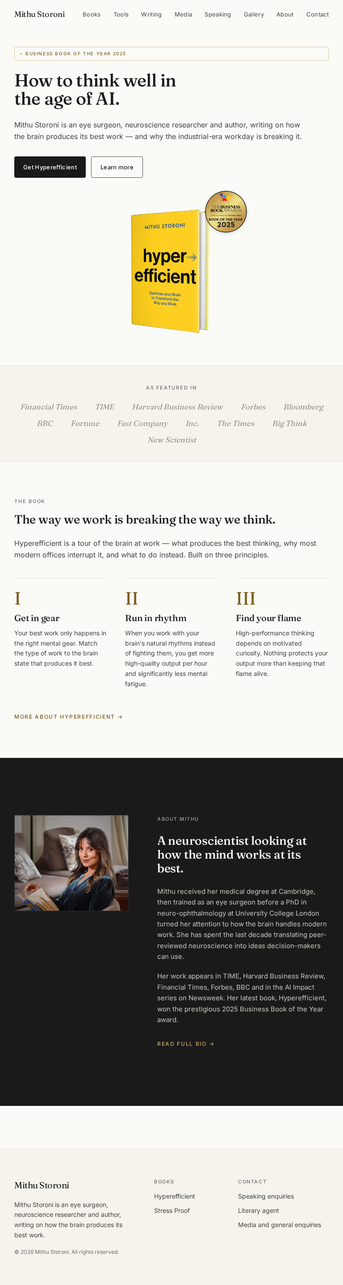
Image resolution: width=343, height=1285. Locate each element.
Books (92, 14)
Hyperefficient (174, 1196)
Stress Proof (172, 1210)
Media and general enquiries (279, 1224)
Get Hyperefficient (50, 167)
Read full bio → (185, 1043)
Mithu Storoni (39, 14)
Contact (317, 14)
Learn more (117, 167)
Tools (121, 14)
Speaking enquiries (266, 1196)
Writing (151, 14)
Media (183, 14)
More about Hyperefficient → (68, 716)
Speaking (218, 14)
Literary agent (258, 1210)
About (285, 14)
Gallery (254, 14)
